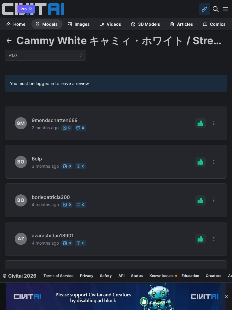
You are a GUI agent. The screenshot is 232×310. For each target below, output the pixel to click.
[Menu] (225, 9)
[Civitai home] (7, 9)
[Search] (215, 9)
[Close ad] (226, 296)
